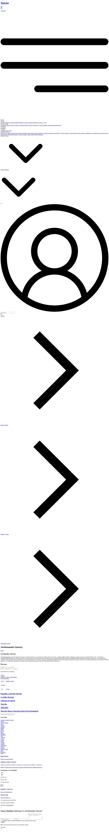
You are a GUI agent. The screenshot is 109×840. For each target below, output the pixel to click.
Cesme (2, 738)
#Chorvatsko (16, 767)
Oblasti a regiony (28, 125)
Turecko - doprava (18, 134)
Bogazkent (3, 734)
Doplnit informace (5, 678)
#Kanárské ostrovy (28, 767)
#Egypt (40, 767)
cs (1, 203)
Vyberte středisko (5, 169)
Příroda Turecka (77, 133)
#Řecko (3, 767)
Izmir (2, 750)
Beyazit (2, 730)
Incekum (3, 748)
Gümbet (2, 744)
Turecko (2, 316)
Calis (2, 736)
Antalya (2, 725)
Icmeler (2, 746)
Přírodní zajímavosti (56, 125)
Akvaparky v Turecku (38, 125)
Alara (2, 724)
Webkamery (40, 134)
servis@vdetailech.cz (5, 797)
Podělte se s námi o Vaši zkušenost (9, 677)
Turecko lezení (14, 133)
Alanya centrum (4, 722)
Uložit (2, 650)
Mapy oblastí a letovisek (33, 133)
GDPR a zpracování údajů (7, 759)
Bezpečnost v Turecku (6, 133)
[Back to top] (12, 838)
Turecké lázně (11, 134)
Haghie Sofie (7, 657)
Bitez (2, 732)
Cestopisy (3, 130)
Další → (3, 753)
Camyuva (3, 737)
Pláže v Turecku (61, 133)
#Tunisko (21, 767)
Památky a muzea (47, 125)
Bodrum (2, 733)
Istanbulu (72, 657)
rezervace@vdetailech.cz (6, 792)
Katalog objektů (4, 425)
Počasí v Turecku (69, 133)
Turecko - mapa (27, 134)
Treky (6, 130)
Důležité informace (19, 122)
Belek (2, 729)
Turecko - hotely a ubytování (17, 125)
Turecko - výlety (43, 122)
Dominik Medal (9, 805)
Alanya (2, 721)
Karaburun (3, 752)
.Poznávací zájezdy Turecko (7, 720)
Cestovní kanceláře (28, 122)
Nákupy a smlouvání (44, 133)
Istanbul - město (4, 749)
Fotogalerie (3, 128)
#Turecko (7, 767)
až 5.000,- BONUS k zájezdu (7, 122)
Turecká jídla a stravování (98, 133)
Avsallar (2, 726)
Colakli (2, 740)
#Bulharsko (35, 767)
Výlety (10, 130)
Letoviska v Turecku (5, 125)
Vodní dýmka (34, 134)
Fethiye (2, 741)
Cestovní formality (23, 133)
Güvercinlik (3, 745)
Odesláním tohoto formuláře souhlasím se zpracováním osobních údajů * (19, 820)
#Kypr (11, 767)
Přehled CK (36, 122)
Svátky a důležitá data (86, 133)
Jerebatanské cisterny (5, 643)
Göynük (2, 742)
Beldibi (2, 728)
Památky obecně (53, 133)
